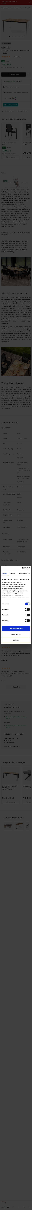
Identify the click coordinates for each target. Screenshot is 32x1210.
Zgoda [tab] (4, 573)
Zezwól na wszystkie (16, 628)
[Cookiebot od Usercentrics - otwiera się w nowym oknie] (22, 568)
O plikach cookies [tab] (24, 573)
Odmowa (16, 640)
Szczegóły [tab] (13, 573)
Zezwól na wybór (16, 634)
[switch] (27, 609)
